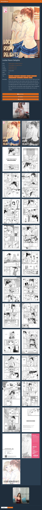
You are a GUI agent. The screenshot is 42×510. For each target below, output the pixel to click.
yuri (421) (30, 77)
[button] (40, 1)
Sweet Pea (19, 65)
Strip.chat (14, 117)
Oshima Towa (19, 63)
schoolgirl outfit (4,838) (12, 77)
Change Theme (10, 507)
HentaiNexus (4, 1)
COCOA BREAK (12, 65)
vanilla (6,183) (26, 77)
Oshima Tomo (12, 63)
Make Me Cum (16, 501)
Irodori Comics (12, 68)
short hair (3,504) (20, 77)
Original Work (13, 67)
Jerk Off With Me (16, 116)
